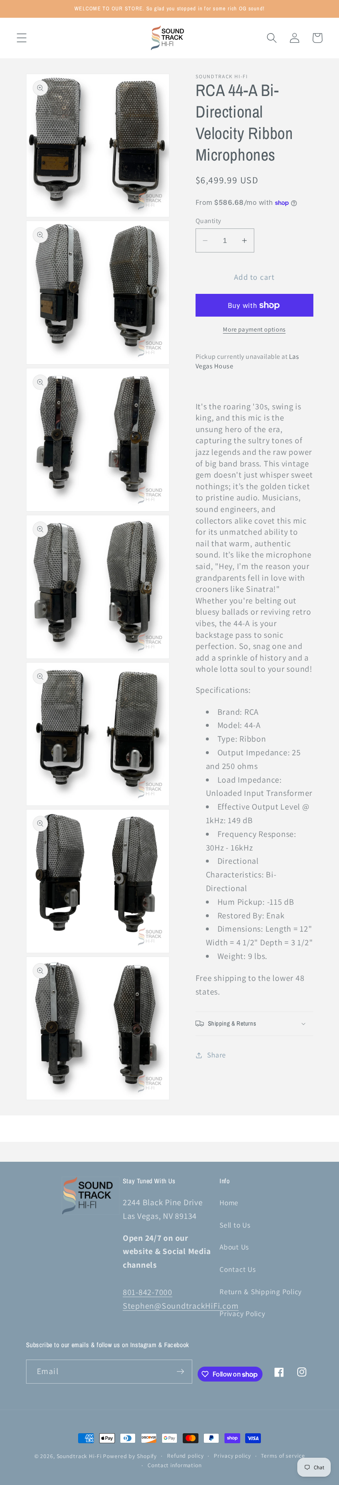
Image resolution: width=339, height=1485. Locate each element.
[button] (21, 37)
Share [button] (216, 1055)
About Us (234, 1247)
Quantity (208, 220)
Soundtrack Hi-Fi (79, 1456)
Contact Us (238, 1269)
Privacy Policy (242, 1313)
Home (229, 1202)
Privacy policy (232, 1455)
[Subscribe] (180, 1372)
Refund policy (185, 1455)
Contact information (175, 1465)
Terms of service (283, 1455)
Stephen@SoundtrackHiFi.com (181, 1305)
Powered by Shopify (130, 1456)
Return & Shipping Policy (261, 1291)
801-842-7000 (147, 1292)
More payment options (254, 329)
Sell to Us (235, 1225)
